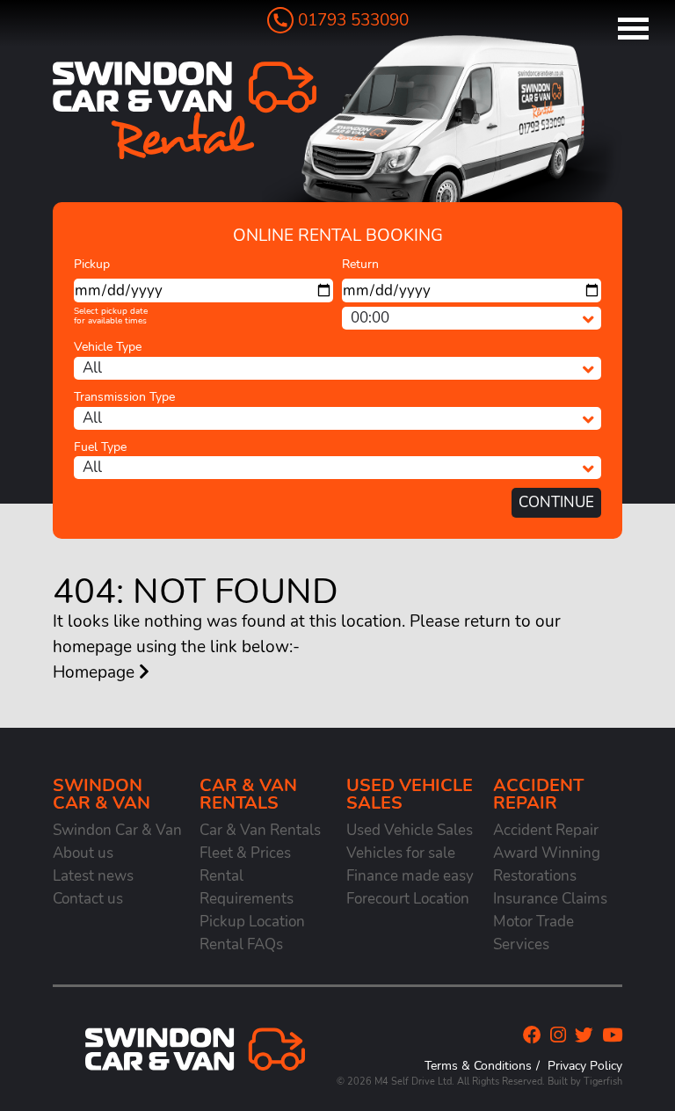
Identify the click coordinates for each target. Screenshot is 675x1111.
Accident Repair (546, 830)
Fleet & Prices (245, 853)
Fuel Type (100, 447)
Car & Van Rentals (260, 830)
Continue (556, 502)
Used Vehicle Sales (409, 830)
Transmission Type (124, 396)
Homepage (96, 672)
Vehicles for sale (400, 853)
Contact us (88, 899)
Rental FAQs (241, 944)
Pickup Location (252, 921)
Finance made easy (410, 876)
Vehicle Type (108, 346)
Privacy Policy (585, 1065)
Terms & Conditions (478, 1065)
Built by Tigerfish (585, 1081)
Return (360, 264)
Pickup (92, 264)
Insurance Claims (550, 899)
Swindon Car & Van (117, 830)
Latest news (93, 876)
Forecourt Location (407, 899)
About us (83, 853)
